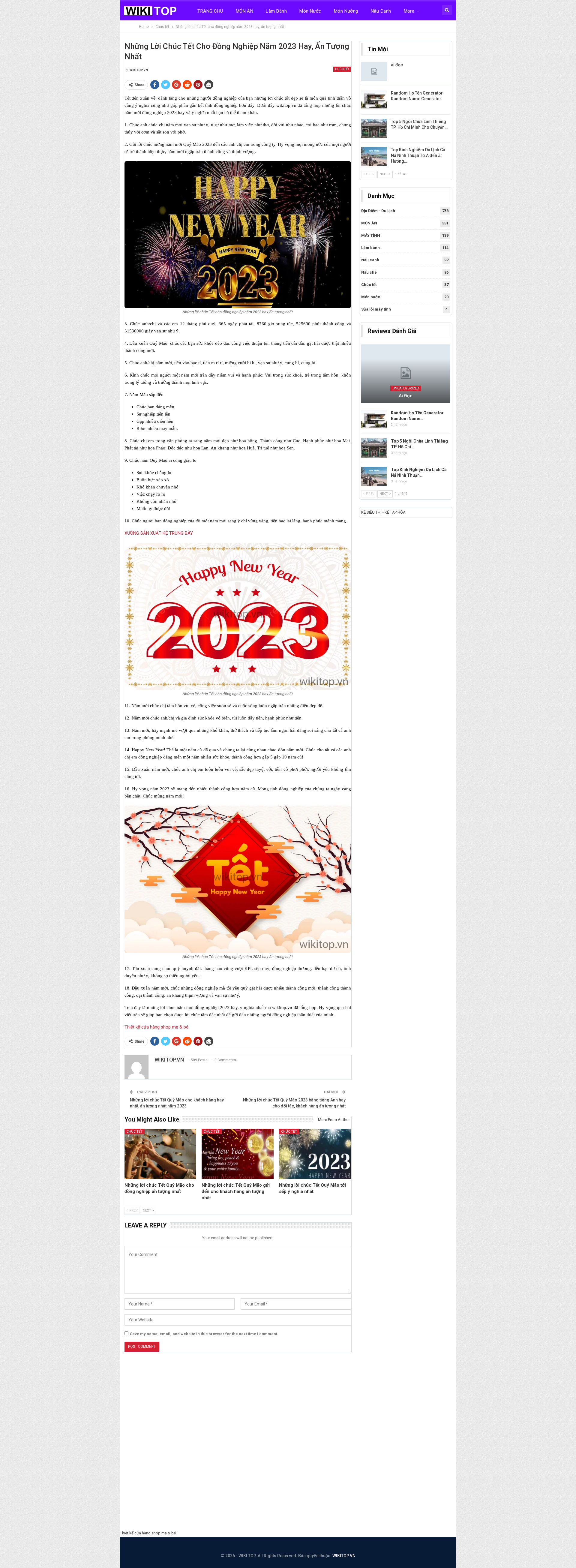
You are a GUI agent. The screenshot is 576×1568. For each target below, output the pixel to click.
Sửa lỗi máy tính (376, 309)
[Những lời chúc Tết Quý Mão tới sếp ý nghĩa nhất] (315, 1154)
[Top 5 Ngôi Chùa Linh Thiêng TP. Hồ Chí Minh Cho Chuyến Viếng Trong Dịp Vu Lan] (374, 128)
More (409, 11)
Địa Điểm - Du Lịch (378, 211)
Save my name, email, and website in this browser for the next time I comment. (204, 1334)
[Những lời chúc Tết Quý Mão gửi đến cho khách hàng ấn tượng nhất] (238, 1154)
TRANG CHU (210, 11)
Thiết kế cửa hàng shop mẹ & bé (156, 1027)
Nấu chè (369, 272)
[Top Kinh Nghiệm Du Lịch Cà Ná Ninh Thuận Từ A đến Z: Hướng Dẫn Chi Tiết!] (374, 156)
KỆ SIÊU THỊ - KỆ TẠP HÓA (383, 512)
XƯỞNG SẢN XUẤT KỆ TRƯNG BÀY (158, 533)
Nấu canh (381, 11)
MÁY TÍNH (370, 235)
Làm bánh (276, 11)
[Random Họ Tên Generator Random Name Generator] (374, 100)
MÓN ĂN (245, 11)
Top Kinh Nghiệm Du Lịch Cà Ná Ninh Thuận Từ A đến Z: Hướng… (418, 155)
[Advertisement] (288, 1443)
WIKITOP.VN (344, 1555)
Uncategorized (405, 388)
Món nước (310, 11)
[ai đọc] (374, 71)
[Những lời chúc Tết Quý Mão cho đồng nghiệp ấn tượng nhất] (160, 1154)
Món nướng (346, 11)
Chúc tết (342, 69)
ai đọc (397, 64)
